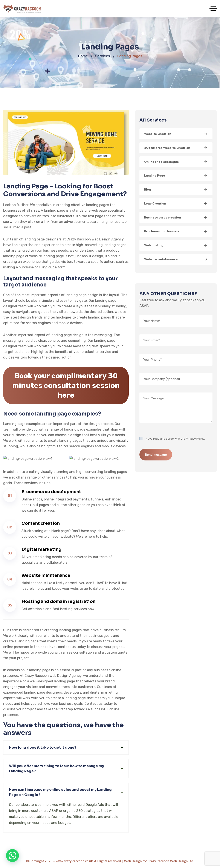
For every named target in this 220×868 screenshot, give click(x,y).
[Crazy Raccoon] (22, 8)
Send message (156, 454)
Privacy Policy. (195, 438)
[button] (12, 855)
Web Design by (135, 861)
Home (83, 56)
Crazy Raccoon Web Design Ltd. (171, 861)
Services (102, 56)
